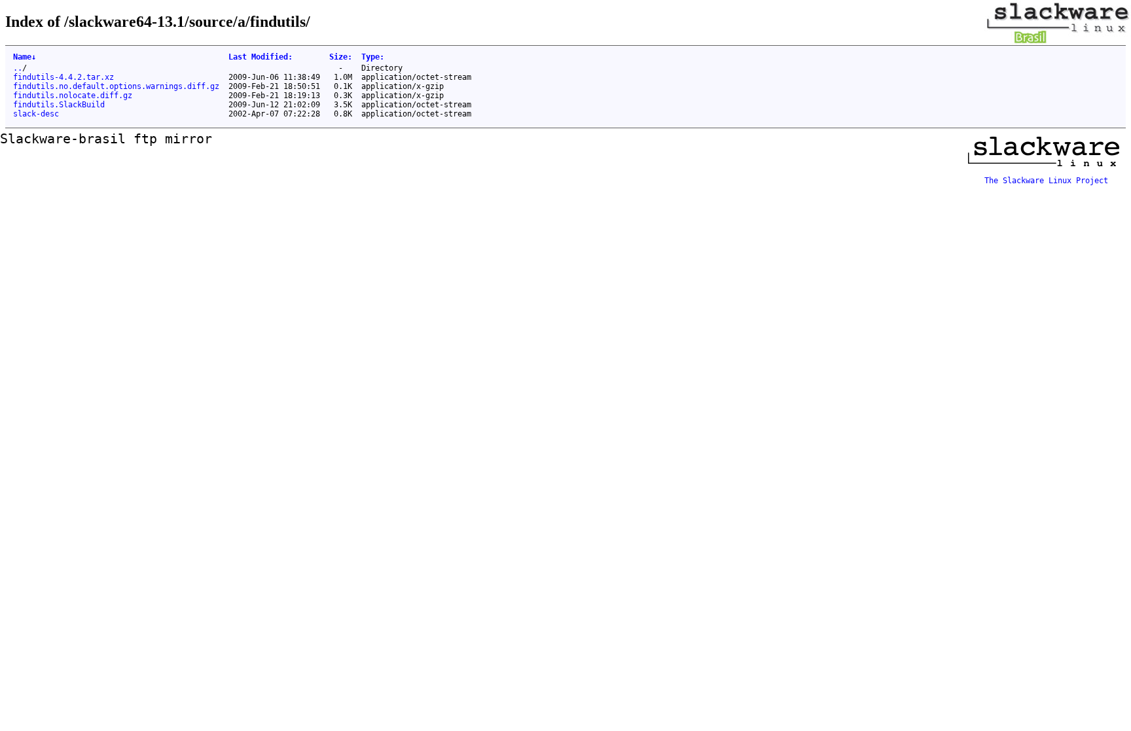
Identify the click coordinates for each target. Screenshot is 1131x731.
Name (24, 57)
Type (372, 57)
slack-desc (36, 113)
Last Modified (260, 57)
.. (17, 68)
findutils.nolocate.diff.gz (72, 95)
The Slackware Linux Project (1046, 180)
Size (340, 57)
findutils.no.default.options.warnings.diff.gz (116, 86)
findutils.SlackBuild (59, 104)
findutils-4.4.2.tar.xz (63, 77)
